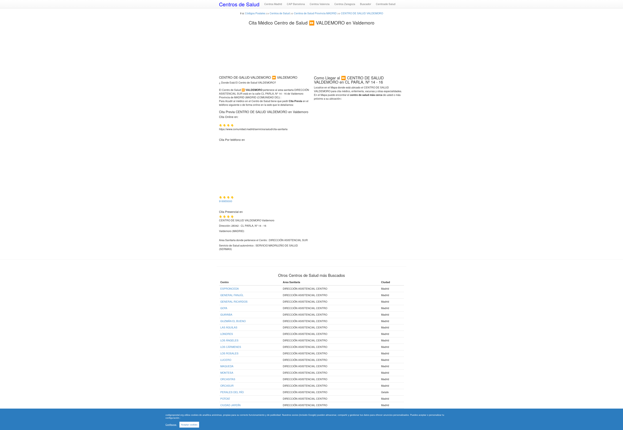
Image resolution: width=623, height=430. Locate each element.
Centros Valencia (320, 4)
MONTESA (226, 373)
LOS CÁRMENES (230, 347)
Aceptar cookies (189, 424)
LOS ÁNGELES (229, 340)
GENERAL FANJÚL (232, 295)
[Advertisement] (311, 49)
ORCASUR (227, 385)
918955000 (225, 201)
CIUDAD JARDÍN (230, 405)
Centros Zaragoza (344, 4)
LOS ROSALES (229, 353)
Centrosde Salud (385, 4)
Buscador (365, 4)
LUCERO (225, 360)
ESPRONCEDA (229, 288)
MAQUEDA (226, 366)
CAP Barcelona (296, 4)
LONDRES (226, 334)
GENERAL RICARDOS (234, 301)
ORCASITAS (227, 379)
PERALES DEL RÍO (232, 392)
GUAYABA (226, 314)
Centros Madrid (273, 4)
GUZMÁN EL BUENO (233, 321)
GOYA (223, 308)
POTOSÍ (225, 398)
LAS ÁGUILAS (228, 327)
